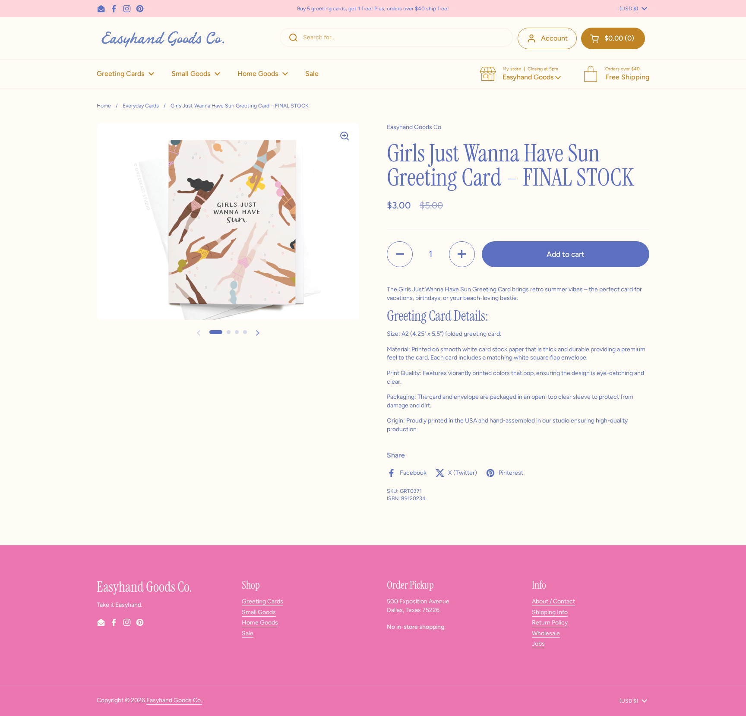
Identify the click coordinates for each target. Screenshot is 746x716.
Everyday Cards (141, 105)
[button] (613, 38)
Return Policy (550, 622)
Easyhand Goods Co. (174, 700)
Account (554, 38)
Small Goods (259, 612)
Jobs (538, 643)
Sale (247, 633)
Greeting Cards (262, 601)
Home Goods (260, 622)
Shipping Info (550, 612)
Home (104, 105)
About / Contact (553, 601)
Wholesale (546, 633)
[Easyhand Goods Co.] (162, 38)
